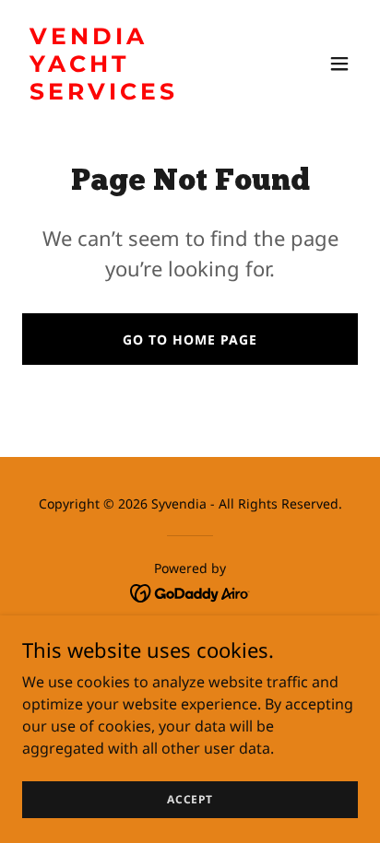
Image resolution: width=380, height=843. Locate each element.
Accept (190, 799)
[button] (339, 63)
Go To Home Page (190, 339)
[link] (140, 94)
